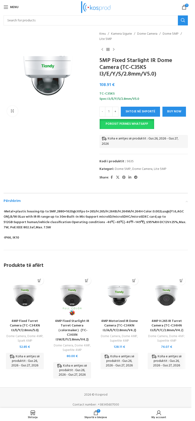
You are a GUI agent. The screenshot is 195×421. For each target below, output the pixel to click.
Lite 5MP (105, 39)
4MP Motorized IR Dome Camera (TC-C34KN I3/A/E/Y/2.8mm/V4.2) (119, 325)
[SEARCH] (183, 20)
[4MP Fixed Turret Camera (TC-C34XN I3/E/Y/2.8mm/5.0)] (25, 295)
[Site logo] (95, 7)
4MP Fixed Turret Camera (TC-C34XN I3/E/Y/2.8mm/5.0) (25, 325)
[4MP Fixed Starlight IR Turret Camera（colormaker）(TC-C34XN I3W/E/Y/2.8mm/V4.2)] (72, 295)
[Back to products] (108, 50)
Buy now (174, 111)
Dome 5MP (171, 34)
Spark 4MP (25, 340)
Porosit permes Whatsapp (127, 123)
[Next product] (114, 50)
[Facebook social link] (112, 177)
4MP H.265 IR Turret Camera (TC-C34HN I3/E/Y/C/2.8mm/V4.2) (166, 325)
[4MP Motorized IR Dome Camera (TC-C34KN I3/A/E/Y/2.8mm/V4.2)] (119, 295)
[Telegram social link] (136, 177)
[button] (126, 124)
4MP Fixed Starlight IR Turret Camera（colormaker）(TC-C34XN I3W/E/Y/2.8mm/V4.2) (72, 330)
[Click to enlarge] (12, 111)
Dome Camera (147, 34)
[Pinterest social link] (124, 177)
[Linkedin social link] (130, 177)
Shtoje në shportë (140, 111)
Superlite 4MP (72, 350)
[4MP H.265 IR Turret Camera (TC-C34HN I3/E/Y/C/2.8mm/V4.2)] (166, 295)
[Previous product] (102, 50)
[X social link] (118, 177)
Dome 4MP (35, 336)
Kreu (102, 34)
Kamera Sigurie (121, 34)
